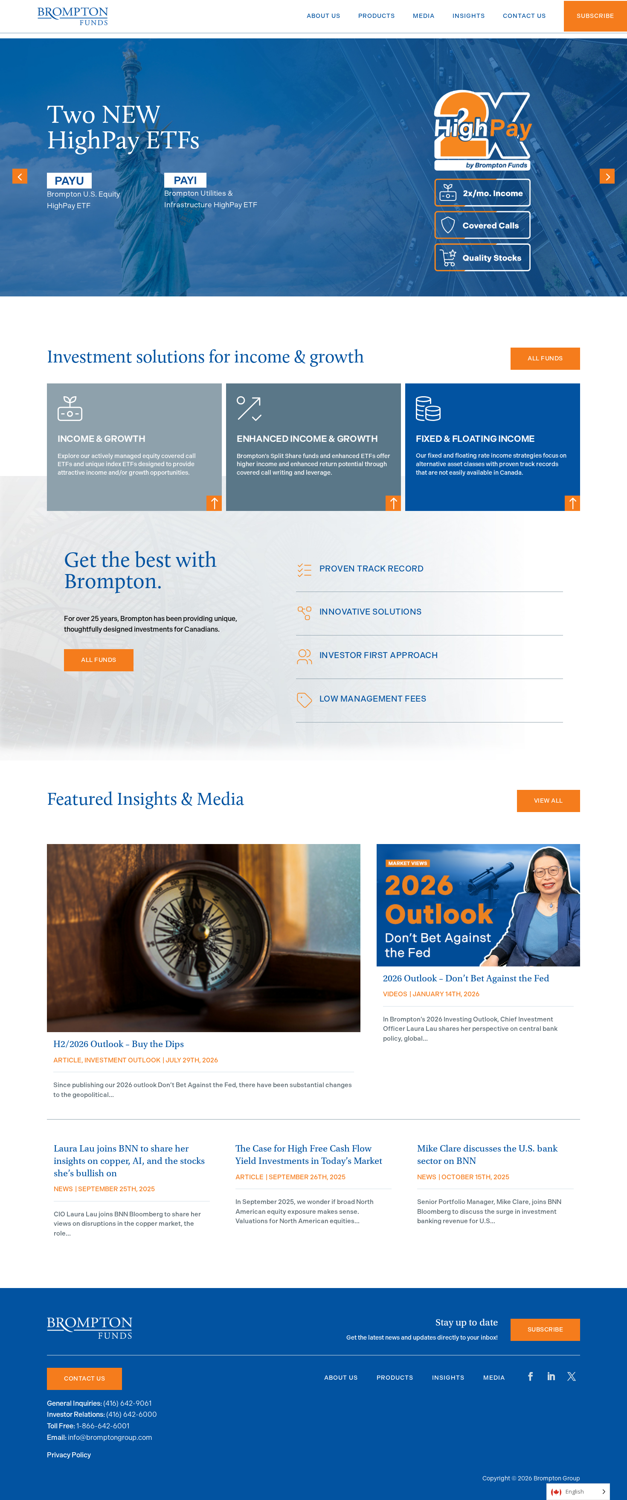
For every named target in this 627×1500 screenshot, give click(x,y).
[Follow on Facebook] (530, 1376)
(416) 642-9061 (127, 1403)
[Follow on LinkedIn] (551, 1376)
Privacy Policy (69, 1455)
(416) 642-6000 (131, 1414)
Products (395, 1377)
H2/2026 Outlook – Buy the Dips (118, 1044)
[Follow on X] (571, 1376)
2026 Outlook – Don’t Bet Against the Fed (466, 978)
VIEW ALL (548, 800)
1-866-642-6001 (102, 1426)
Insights (448, 1377)
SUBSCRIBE (545, 1329)
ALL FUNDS (545, 358)
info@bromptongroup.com (110, 1437)
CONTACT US (84, 1378)
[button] (607, 175)
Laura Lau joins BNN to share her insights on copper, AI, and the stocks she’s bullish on (129, 1160)
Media (494, 1377)
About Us (341, 1377)
